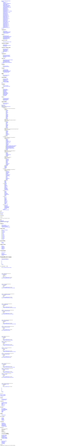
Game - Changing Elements (5, 304)
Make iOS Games (11, 147)
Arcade (4, 196)
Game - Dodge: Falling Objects (5, 320)
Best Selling (3, 246)
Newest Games (6, 70)
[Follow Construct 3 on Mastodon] (4, 438)
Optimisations (8, 38)
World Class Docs (7, 60)
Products (3, 1)
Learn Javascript (3, 410)
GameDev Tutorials (4, 424)
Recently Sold (3, 248)
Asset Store (4, 183)
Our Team (3, 418)
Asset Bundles (7, 103)
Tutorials (6, 51)
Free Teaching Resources (4, 409)
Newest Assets (7, 98)
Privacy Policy (3, 441)
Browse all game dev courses (8, 41)
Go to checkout (2, 220)
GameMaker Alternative (4, 402)
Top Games (6, 69)
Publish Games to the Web (12, 146)
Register (4, 209)
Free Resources (8, 55)
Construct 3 (10, 108)
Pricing (2, 403)
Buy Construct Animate (7, 86)
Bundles (3, 242)
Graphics (6, 92)
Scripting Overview (7, 32)
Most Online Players (7, 71)
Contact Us (3, 420)
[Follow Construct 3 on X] (3, 436)
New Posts (6, 75)
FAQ (2, 412)
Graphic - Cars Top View (4, 348)
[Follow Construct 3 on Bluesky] (5, 80)
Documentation (3, 404)
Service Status (3, 443)
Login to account (7, 209)
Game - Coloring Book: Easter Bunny (6, 294)
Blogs (4, 204)
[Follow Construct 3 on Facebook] (6, 81)
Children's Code (3, 442)
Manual (6, 44)
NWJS (7, 49)
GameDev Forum (4, 423)
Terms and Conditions (4, 254)
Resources (4, 136)
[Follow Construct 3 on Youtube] (5, 79)
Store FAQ (3, 253)
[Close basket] (1, 214)
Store (2, 82)
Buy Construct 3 (6, 85)
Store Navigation (7, 221)
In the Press (3, 419)
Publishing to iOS (7, 37)
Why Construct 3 (4, 408)
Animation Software (4, 399)
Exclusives (6, 100)
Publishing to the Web (8, 36)
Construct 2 (8, 157)
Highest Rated (7, 99)
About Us (3, 417)
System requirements (8, 45)
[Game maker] (6, 106)
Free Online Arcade (4, 425)
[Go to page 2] (2, 264)
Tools (5, 95)
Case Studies (3, 405)
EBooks (6, 90)
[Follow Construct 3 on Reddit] (5, 78)
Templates (6, 93)
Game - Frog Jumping (4, 284)
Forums (4, 190)
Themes (6, 94)
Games (6, 91)
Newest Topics (7, 66)
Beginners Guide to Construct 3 (12, 145)
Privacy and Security (8, 56)
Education (4, 168)
